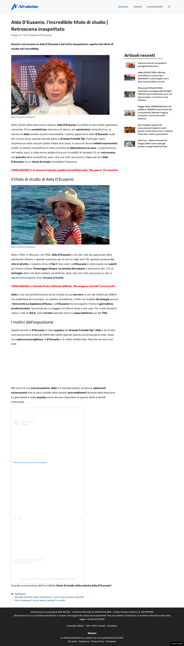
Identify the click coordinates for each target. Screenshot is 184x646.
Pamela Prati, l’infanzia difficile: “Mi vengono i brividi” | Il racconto (74, 286)
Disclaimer (111, 641)
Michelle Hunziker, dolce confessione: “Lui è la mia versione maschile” (49, 597)
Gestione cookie (177, 644)
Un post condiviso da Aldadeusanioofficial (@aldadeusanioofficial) (48, 579)
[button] (169, 7)
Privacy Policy (97, 641)
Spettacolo (123, 7)
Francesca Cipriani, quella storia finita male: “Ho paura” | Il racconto (75, 170)
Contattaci (112, 626)
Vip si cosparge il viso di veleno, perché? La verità (40, 600)
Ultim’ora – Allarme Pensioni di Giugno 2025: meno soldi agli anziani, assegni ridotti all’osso (152, 143)
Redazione (84, 641)
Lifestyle (138, 7)
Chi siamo (72, 641)
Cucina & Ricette (155, 7)
